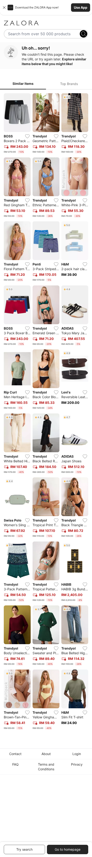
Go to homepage (67, 849)
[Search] (83, 34)
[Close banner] (4, 7)
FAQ (15, 764)
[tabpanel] (46, 412)
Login (76, 754)
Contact (15, 754)
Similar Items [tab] (23, 84)
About (46, 754)
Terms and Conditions (46, 766)
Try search (24, 849)
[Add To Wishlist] (27, 136)
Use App (80, 7)
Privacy (77, 764)
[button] (46, 7)
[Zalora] (46, 23)
